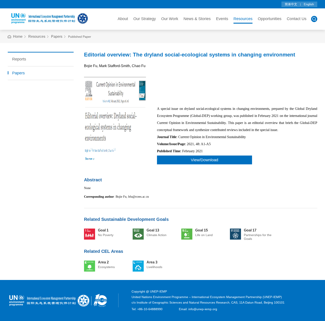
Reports (19, 59)
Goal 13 (153, 230)
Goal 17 (250, 230)
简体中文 (291, 4)
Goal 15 (201, 230)
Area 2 (103, 262)
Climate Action (156, 235)
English (309, 4)
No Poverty (105, 235)
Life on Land (204, 235)
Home (18, 36)
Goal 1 (103, 230)
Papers (56, 36)
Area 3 (152, 262)
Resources (36, 36)
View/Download (204, 160)
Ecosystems (106, 267)
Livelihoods (154, 267)
